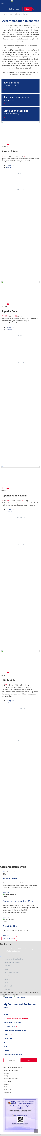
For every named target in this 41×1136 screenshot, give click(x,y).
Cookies (7, 979)
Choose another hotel (13, 1054)
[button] (36, 1131)
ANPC (6, 983)
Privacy (6, 969)
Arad (23, 949)
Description (10, 165)
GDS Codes (8, 976)
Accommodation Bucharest (15, 1018)
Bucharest (7, 949)
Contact (7, 1050)
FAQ (5, 1046)
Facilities (9, 167)
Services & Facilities (12, 1022)
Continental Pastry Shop (14, 1030)
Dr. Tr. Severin (9, 951)
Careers (7, 966)
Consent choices (5, 1135)
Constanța (14, 949)
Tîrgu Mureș (34, 949)
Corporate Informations (12, 962)
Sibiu (20, 949)
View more (7, 892)
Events (6, 1034)
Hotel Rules (8, 989)
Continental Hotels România (13, 959)
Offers (6, 1042)
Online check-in (14, 9)
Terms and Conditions (11, 972)
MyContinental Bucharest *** (19, 1006)
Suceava (17, 951)
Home (5, 14)
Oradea (27, 949)
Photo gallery (10, 1038)
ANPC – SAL (8, 986)
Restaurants (9, 1026)
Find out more (10, 90)
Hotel (6, 1014)
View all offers (8, 938)
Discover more (10, 118)
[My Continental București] (21, 3)
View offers (9, 103)
